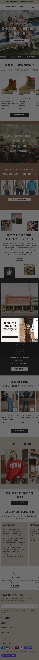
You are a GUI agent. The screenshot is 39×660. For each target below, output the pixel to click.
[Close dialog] (37, 319)
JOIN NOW (10, 337)
